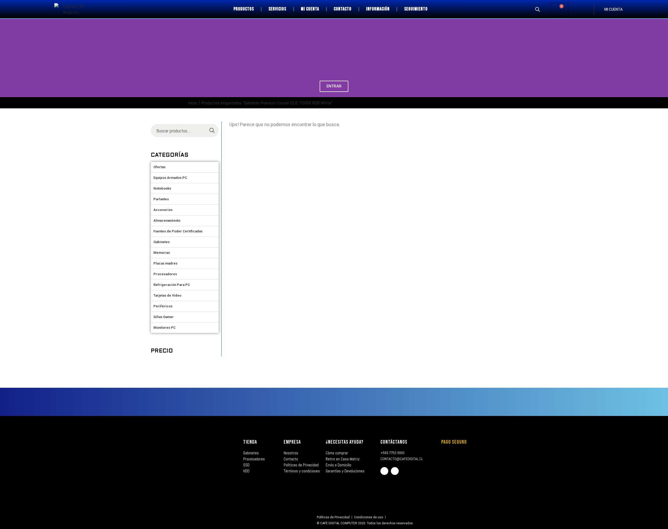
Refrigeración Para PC (171, 285)
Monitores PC (164, 328)
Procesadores (165, 274)
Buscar (212, 131)
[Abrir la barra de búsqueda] (537, 9)
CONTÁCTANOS (393, 442)
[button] (5, 58)
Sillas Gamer (163, 317)
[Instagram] (395, 471)
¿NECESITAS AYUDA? (344, 442)
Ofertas (159, 167)
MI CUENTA (613, 9)
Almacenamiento (166, 220)
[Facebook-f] (384, 471)
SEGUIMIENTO (416, 9)
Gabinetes (161, 242)
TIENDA (250, 442)
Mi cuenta (310, 9)
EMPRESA (292, 442)
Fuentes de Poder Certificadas (177, 231)
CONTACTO (342, 9)
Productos (244, 9)
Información (378, 9)
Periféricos (162, 306)
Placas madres (165, 263)
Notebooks (162, 188)
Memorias (161, 253)
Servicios (277, 9)
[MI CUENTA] (599, 9)
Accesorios (162, 210)
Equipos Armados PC (170, 178)
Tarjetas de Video (167, 295)
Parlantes (161, 199)
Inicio (192, 103)
